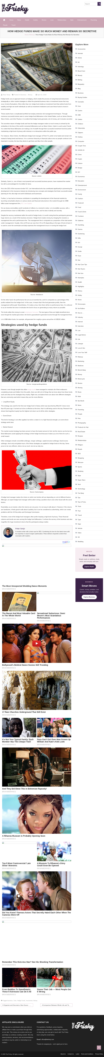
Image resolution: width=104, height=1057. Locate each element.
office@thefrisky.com (47, 1039)
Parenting (94, 20)
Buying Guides (82, 97)
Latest (77, 1054)
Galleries (80, 220)
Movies (44, 20)
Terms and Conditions (87, 1054)
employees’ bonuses (31, 312)
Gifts (79, 238)
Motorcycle (81, 379)
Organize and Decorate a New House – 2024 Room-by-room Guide (18, 1005)
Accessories (81, 49)
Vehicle (80, 528)
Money (30, 95)
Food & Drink (82, 212)
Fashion (80, 198)
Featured (81, 203)
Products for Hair (83, 427)
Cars (79, 106)
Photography (82, 423)
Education (81, 181)
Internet (80, 321)
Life (79, 339)
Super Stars (81, 480)
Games (80, 229)
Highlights (81, 286)
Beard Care (81, 71)
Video (79, 533)
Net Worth (81, 401)
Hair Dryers (81, 269)
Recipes (80, 436)
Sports (80, 467)
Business (23, 95)
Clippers (80, 132)
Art (79, 62)
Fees (15, 1000)
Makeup (80, 357)
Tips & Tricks (82, 502)
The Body (81, 493)
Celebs (35, 20)
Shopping (81, 458)
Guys (79, 256)
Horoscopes (81, 304)
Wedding (80, 541)
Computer (81, 141)
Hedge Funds (21, 1000)
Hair (79, 260)
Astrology (81, 66)
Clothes (80, 137)
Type (79, 519)
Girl (79, 242)
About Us (63, 1054)
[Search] (99, 4)
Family (80, 194)
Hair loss (80, 273)
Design (80, 168)
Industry (80, 317)
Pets (79, 418)
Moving (80, 387)
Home (11, 20)
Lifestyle (80, 343)
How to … (81, 313)
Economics (81, 176)
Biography (81, 84)
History (80, 291)
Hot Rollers (81, 308)
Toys (79, 511)
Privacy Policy (99, 1054)
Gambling (81, 225)
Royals (5, 25)
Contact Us (71, 1054)
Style (71, 20)
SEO (79, 453)
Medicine (80, 365)
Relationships (62, 20)
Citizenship (81, 128)
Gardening (81, 234)
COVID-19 (81, 150)
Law (79, 330)
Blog (79, 88)
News (19, 20)
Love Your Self (82, 352)
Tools (79, 506)
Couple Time (82, 146)
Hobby (80, 295)
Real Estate (81, 431)
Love (52, 20)
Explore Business (89, 597)
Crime (80, 154)
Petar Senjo (6, 95)
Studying (80, 471)
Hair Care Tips (82, 264)
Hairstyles (81, 277)
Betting (80, 80)
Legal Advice (82, 335)
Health (27, 20)
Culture (80, 163)
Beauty (80, 75)
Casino (80, 110)
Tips (79, 497)
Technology (81, 489)
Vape (79, 524)
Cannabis (81, 102)
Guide (80, 251)
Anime (80, 58)
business (10, 1000)
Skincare (80, 462)
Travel (13, 25)
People (80, 414)
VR (79, 537)
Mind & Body (82, 370)
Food (79, 207)
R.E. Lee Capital (26, 203)
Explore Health (89, 566)
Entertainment (82, 20)
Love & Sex (81, 348)
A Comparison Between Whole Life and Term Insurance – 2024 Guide (57, 1005)
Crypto (80, 159)
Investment (29, 1000)
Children (80, 124)
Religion (80, 445)
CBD (79, 115)
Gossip (80, 247)
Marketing (81, 361)
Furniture (81, 216)
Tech (79, 484)
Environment (82, 190)
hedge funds (32, 389)
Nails (79, 396)
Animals (80, 53)
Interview (80, 326)
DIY (79, 172)
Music (79, 392)
